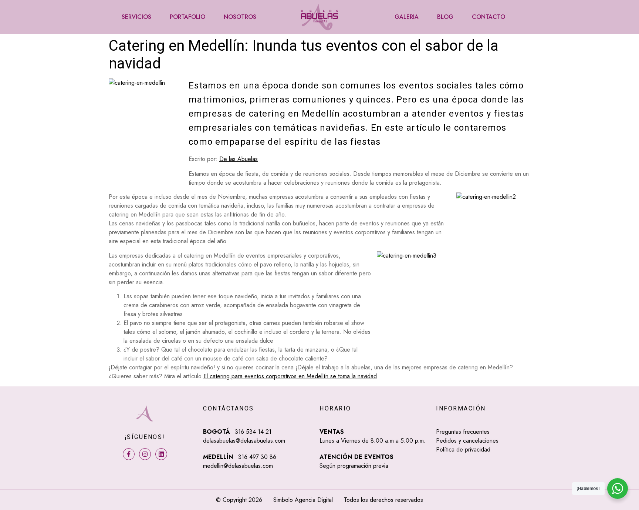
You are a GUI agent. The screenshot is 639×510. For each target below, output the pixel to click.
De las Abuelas (238, 159)
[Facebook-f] (129, 454)
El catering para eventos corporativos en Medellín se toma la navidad (290, 376)
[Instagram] (145, 454)
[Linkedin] (161, 454)
